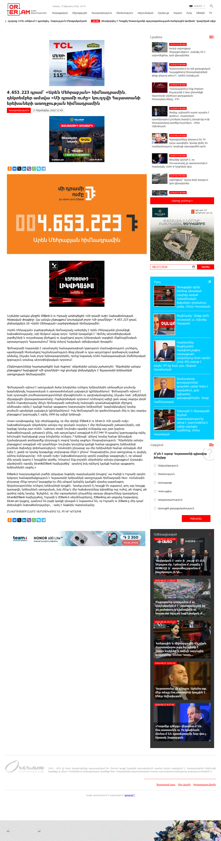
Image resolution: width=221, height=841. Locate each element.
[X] (19, 169)
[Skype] (39, 169)
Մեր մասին (184, 784)
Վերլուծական (145, 12)
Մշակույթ (163, 12)
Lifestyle (200, 12)
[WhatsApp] (34, 169)
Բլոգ (189, 12)
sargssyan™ (129, 795)
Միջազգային (79, 12)
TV (210, 12)
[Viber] (29, 169)
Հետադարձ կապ (165, 784)
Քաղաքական (60, 12)
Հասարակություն (102, 12)
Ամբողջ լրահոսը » (182, 200)
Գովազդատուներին (204, 784)
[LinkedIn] (24, 169)
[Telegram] (43, 169)
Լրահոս (156, 37)
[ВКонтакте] (14, 169)
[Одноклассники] (10, 169)
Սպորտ (178, 12)
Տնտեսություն (124, 12)
